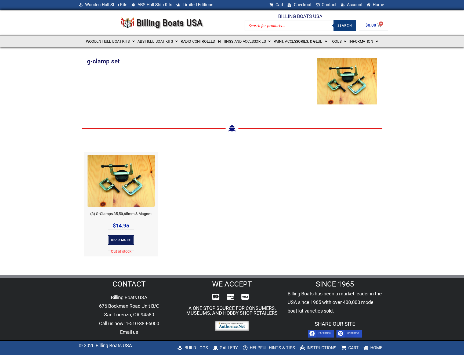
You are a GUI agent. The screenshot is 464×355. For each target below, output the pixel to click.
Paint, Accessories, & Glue (298, 41)
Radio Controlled (198, 41)
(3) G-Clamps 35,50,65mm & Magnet (121, 214)
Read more (121, 240)
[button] (110, 41)
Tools (335, 41)
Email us (129, 332)
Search (345, 25)
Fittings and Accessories (242, 41)
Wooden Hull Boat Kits (108, 41)
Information (361, 41)
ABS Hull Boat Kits (155, 41)
